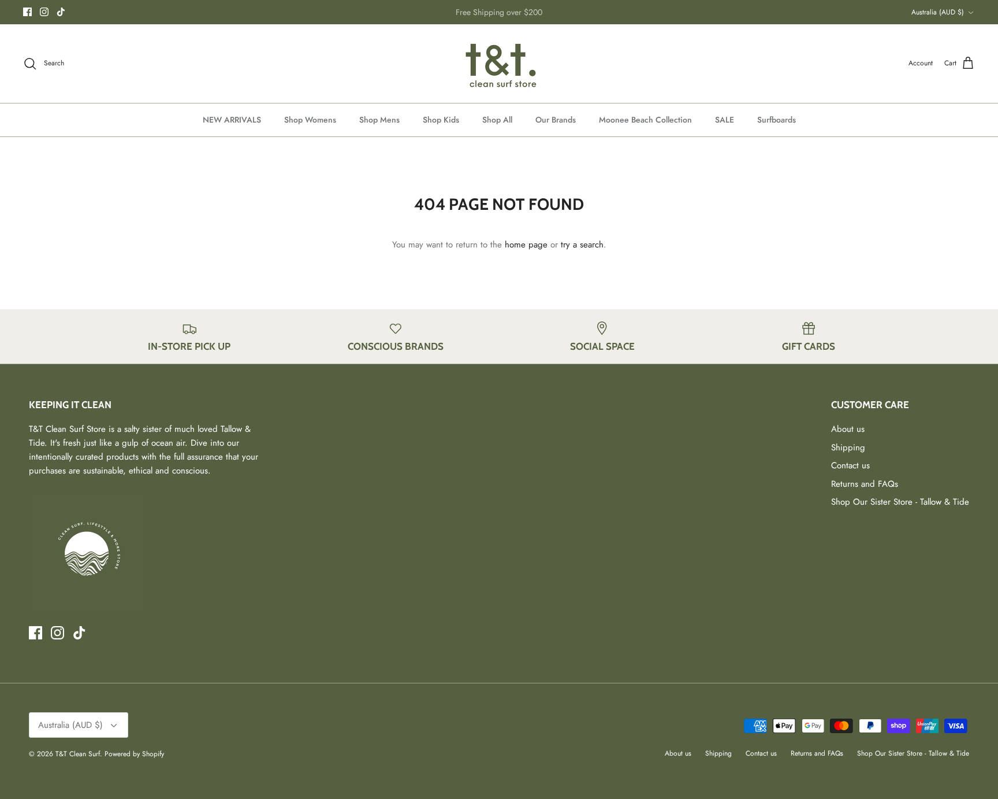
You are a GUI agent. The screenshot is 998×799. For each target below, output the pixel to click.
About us (848, 429)
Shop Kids (441, 119)
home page (526, 244)
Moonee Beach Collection (645, 119)
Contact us (850, 465)
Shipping (848, 447)
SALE (724, 119)
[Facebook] (27, 12)
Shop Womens (310, 119)
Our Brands (555, 119)
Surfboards (776, 119)
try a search (582, 244)
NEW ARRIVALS (232, 119)
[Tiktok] (61, 12)
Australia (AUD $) (937, 12)
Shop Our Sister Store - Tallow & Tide (900, 501)
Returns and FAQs (864, 484)
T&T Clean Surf (77, 754)
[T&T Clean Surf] (499, 63)
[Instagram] (44, 12)
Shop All (497, 119)
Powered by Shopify (134, 754)
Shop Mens (379, 119)
